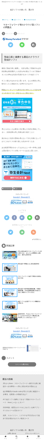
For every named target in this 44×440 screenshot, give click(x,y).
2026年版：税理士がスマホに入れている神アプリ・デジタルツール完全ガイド (22, 409)
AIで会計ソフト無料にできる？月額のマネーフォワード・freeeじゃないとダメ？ (21, 401)
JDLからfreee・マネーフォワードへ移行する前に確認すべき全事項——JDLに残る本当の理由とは (22, 385)
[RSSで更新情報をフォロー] (33, 232)
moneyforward (8, 188)
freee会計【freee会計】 (21, 197)
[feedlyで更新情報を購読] (22, 232)
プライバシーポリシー (32, 433)
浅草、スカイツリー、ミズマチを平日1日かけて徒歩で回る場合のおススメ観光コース (21, 417)
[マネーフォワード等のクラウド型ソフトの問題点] (22, 217)
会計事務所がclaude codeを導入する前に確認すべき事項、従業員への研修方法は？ (21, 393)
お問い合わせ (12, 433)
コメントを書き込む (22, 364)
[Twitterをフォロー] (10, 232)
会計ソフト (18, 188)
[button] (39, 271)
